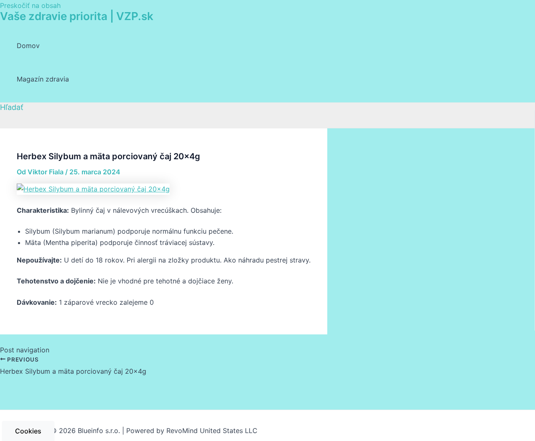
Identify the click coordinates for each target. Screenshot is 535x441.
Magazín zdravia (43, 79)
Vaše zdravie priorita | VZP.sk (76, 16)
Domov (28, 45)
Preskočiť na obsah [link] (30, 5)
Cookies (28, 431)
